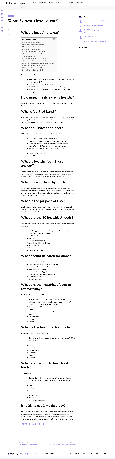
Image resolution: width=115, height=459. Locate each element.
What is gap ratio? (90, 37)
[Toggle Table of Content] (53, 39)
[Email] (2, 17)
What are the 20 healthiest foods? (34, 58)
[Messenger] (2, 27)
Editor (9, 31)
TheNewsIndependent (16, 2)
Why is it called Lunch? (31, 47)
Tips (57, 3)
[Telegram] (2, 30)
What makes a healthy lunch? (33, 54)
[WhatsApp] (2, 24)
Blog (51, 3)
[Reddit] (2, 20)
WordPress (27, 455)
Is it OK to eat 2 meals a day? (33, 70)
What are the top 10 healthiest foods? (36, 68)
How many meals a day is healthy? (34, 45)
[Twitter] (2, 14)
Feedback (80, 3)
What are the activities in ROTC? (95, 21)
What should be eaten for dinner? (34, 61)
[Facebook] (2, 10)
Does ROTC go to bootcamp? (94, 25)
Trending (42, 3)
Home (34, 3)
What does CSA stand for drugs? (95, 41)
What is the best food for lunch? (34, 65)
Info (64, 3)
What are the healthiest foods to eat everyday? (39, 63)
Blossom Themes (12, 455)
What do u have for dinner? (32, 49)
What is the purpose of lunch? (33, 56)
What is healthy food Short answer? (35, 52)
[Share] (2, 34)
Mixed (71, 3)
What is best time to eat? (31, 42)
